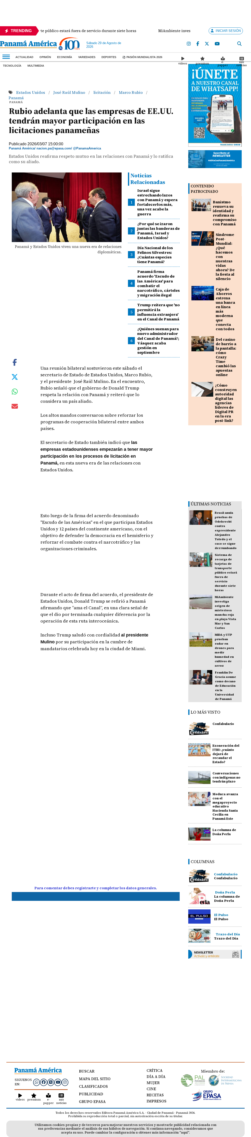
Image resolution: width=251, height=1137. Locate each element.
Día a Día (156, 1076)
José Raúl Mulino (69, 92)
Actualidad (24, 57)
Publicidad (91, 1094)
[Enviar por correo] (15, 407)
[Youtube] (217, 44)
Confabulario (223, 724)
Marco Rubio (131, 92)
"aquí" (184, 1132)
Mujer (153, 1082)
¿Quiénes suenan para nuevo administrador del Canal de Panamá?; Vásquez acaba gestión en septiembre (158, 340)
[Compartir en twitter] (15, 376)
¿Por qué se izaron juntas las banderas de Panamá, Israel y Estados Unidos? (158, 231)
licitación (102, 92)
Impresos (156, 1101)
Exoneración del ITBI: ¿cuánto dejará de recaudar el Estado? (226, 754)
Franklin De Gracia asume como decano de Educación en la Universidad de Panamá (225, 686)
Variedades (86, 57)
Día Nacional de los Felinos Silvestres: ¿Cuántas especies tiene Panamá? (155, 255)
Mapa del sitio (95, 1078)
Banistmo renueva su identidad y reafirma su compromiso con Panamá (225, 213)
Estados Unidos (31, 92)
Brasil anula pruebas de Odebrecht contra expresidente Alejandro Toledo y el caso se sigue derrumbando (226, 530)
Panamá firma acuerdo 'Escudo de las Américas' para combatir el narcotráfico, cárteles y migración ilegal (158, 283)
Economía (64, 57)
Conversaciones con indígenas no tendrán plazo (226, 777)
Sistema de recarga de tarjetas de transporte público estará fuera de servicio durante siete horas (226, 572)
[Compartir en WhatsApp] (15, 392)
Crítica (155, 1070)
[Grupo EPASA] (206, 1099)
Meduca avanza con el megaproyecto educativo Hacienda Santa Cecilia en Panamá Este (225, 806)
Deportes (108, 57)
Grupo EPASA (92, 1101)
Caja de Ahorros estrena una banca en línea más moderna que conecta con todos (225, 309)
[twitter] (207, 44)
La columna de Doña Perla (224, 832)
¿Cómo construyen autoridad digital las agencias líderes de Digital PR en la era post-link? (226, 403)
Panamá (16, 97)
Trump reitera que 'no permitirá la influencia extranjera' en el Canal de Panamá (158, 312)
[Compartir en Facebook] (15, 362)
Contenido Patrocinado (204, 188)
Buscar (86, 1071)
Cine (151, 1088)
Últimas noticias (211, 504)
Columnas (202, 861)
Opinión (45, 57)
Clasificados (93, 1086)
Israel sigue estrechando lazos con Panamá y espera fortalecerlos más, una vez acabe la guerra (157, 202)
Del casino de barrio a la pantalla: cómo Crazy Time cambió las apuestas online (226, 357)
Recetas (155, 1095)
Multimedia (35, 65)
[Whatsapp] (36, 1082)
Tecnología (12, 65)
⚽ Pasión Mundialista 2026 (142, 57)
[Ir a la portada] (28, 44)
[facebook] (198, 44)
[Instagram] (189, 44)
